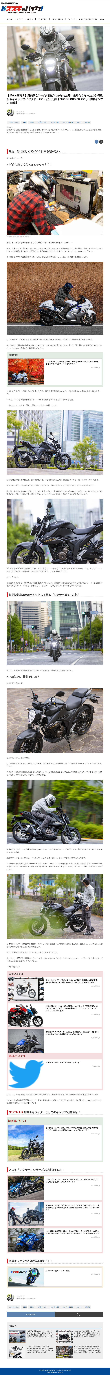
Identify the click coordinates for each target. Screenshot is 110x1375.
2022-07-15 (20, 111)
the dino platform (57, 1372)
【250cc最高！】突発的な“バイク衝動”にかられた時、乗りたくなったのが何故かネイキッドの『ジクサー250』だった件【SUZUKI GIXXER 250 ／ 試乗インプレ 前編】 (55, 99)
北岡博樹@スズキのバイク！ (26, 113)
